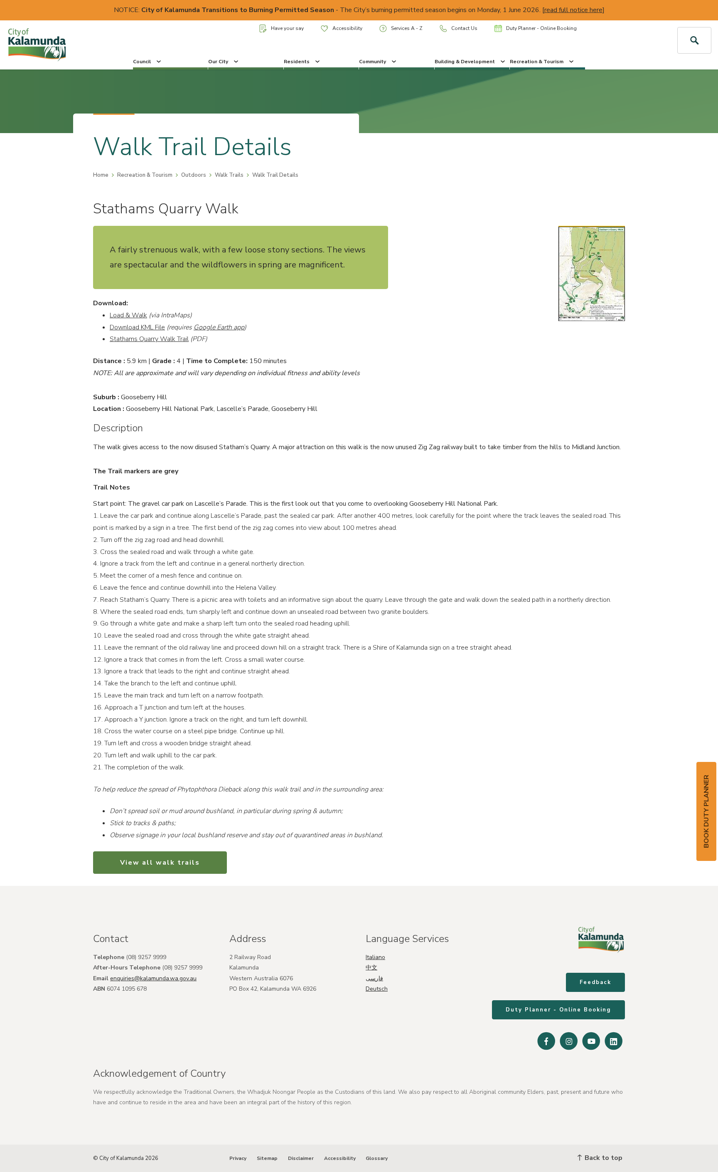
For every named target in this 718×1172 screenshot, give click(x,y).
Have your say (287, 28)
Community (372, 61)
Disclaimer (301, 1158)
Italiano (375, 957)
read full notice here (573, 10)
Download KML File (137, 327)
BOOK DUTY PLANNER (706, 811)
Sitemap (267, 1158)
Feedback (595, 982)
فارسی (374, 978)
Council (142, 61)
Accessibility (347, 28)
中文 (371, 968)
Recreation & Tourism (536, 61)
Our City (218, 61)
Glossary (377, 1158)
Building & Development (465, 61)
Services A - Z (407, 28)
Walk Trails (229, 175)
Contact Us (464, 28)
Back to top (602, 1157)
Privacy (237, 1158)
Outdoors (193, 175)
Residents (297, 61)
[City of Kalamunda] (60, 45)
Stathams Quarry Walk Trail (149, 339)
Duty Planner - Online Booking (541, 28)
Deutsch (377, 989)
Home (100, 175)
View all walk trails (160, 862)
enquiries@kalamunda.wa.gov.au (153, 978)
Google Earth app (219, 327)
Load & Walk (128, 315)
